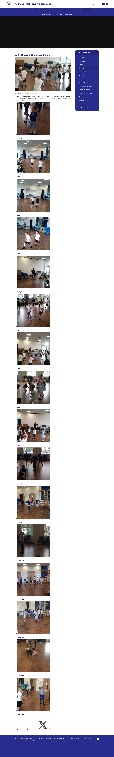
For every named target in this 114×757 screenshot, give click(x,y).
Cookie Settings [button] (30, 740)
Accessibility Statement (62, 738)
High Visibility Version (74, 738)
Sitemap (16, 740)
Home (16, 51)
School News (31, 51)
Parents (23, 51)
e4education (52, 738)
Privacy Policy (24, 740)
